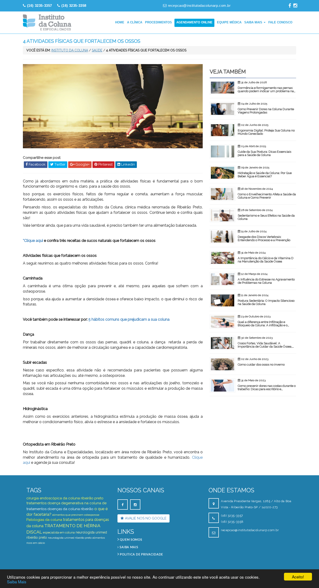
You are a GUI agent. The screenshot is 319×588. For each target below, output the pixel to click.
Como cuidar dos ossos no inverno (261, 364)
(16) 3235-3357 (232, 515)
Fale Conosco (280, 22)
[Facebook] (289, 5)
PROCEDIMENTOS (158, 22)
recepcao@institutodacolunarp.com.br (199, 5)
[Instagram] (295, 5)
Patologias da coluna (44, 520)
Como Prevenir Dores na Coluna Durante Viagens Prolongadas (266, 110)
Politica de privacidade (141, 554)
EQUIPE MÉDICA (229, 22)
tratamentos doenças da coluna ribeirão (59, 509)
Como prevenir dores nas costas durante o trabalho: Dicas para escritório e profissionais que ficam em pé (267, 389)
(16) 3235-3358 (232, 521)
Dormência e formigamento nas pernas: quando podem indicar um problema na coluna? (266, 91)
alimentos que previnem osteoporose (75, 514)
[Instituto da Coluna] (47, 22)
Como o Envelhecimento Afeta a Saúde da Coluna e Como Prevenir (267, 195)
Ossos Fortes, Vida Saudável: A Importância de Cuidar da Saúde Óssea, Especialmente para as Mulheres (265, 346)
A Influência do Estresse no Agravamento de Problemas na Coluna (266, 281)
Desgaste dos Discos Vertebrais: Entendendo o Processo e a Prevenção (264, 238)
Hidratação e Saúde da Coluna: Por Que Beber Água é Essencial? (265, 174)
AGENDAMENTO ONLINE (194, 22)
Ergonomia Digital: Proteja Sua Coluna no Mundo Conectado (266, 132)
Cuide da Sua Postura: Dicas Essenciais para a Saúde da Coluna (264, 153)
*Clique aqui (33, 240)
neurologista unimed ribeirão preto (70, 537)
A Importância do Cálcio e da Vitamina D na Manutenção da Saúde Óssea (266, 259)
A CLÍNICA (134, 22)
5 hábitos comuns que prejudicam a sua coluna (129, 319)
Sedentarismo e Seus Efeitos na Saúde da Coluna (266, 217)
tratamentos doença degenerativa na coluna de (66, 503)
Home (119, 22)
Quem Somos (130, 539)
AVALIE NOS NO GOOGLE (146, 518)
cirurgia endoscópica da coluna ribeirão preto (64, 498)
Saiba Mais (16, 581)
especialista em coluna (59, 532)
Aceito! (298, 577)
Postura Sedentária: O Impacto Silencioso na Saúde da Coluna (266, 302)
